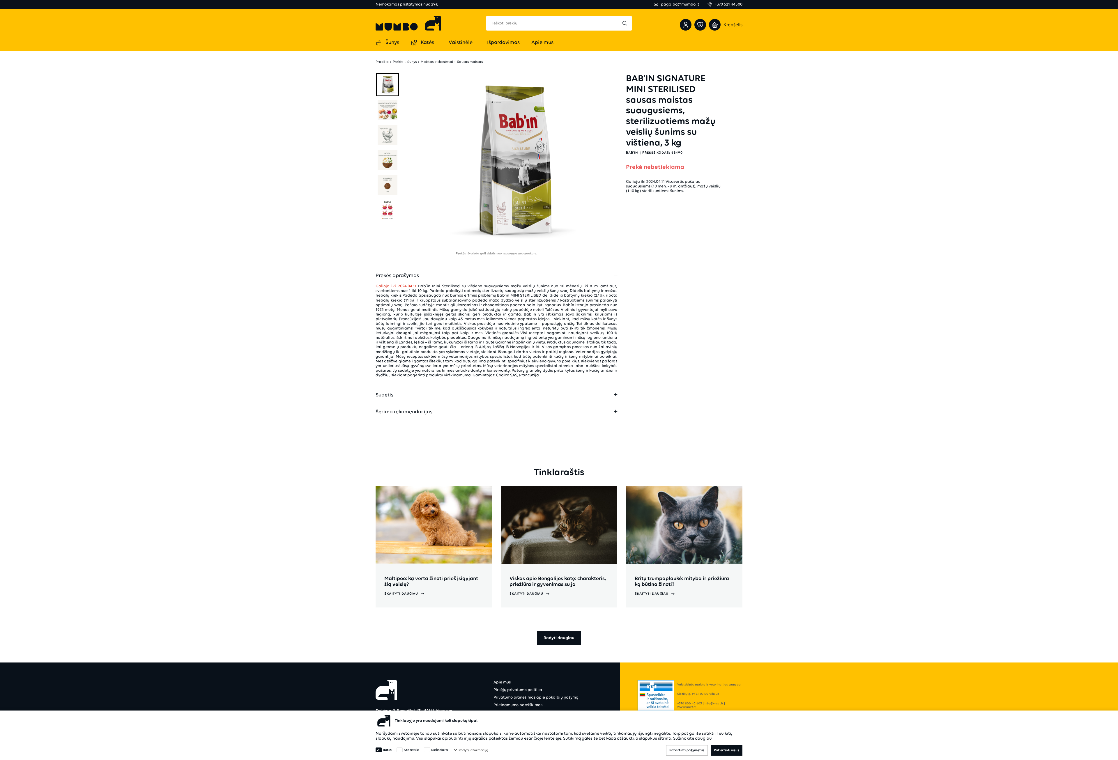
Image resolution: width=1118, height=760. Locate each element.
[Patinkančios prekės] (700, 25)
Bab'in (632, 152)
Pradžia (382, 62)
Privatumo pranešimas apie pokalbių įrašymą (536, 697)
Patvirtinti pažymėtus (687, 750)
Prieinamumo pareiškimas (517, 704)
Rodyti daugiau (559, 637)
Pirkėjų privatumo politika (517, 689)
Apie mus (502, 682)
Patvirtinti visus (726, 750)
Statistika (412, 750)
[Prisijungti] (685, 25)
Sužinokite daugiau (692, 738)
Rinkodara (439, 750)
